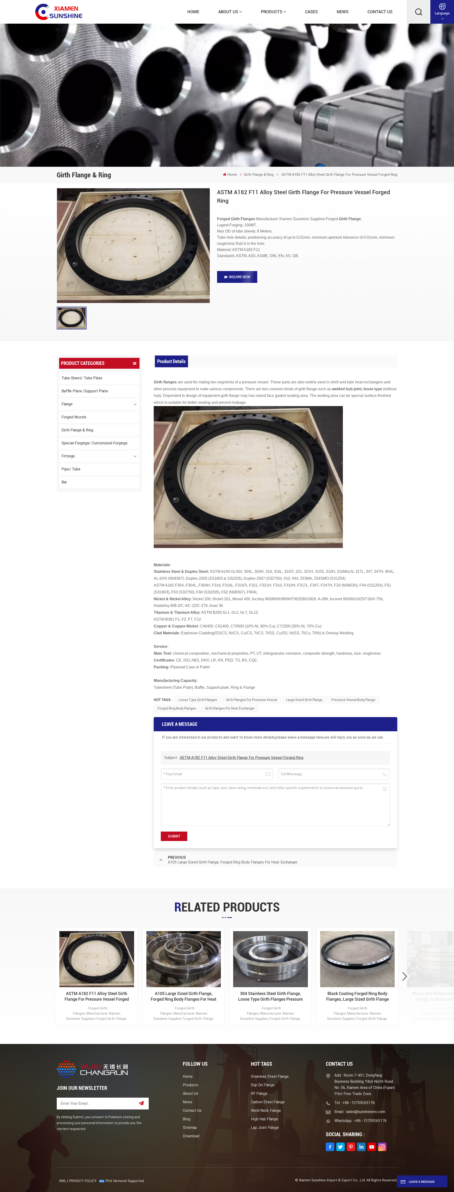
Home (193, 11)
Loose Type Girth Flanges (198, 700)
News (343, 11)
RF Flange (259, 1093)
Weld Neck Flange (266, 1110)
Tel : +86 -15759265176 (354, 1102)
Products (271, 11)
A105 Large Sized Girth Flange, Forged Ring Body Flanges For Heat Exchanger (183, 996)
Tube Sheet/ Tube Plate (81, 378)
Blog (186, 1119)
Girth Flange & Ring (259, 174)
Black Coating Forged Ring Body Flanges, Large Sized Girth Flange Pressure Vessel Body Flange (357, 996)
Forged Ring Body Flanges (177, 708)
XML (62, 1181)
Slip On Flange (263, 1085)
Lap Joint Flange (265, 1127)
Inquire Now (239, 277)
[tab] (171, 361)
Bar (64, 482)
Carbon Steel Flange (268, 1102)
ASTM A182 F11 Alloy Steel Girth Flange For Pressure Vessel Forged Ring (241, 757)
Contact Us (380, 11)
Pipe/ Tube (70, 469)
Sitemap (190, 1127)
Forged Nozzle (73, 417)
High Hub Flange (264, 1119)
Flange (67, 404)
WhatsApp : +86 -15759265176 (360, 1120)
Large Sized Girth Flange (304, 700)
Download (191, 1136)
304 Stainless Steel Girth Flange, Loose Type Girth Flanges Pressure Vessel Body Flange (270, 996)
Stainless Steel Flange (270, 1076)
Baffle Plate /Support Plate (84, 391)
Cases (311, 11)
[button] (404, 976)
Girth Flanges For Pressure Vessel (251, 700)
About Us (228, 11)
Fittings (68, 456)
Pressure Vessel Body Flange (353, 700)
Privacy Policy (82, 1181)
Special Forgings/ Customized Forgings (94, 443)
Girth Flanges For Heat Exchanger (230, 708)
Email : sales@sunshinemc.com (359, 1111)
